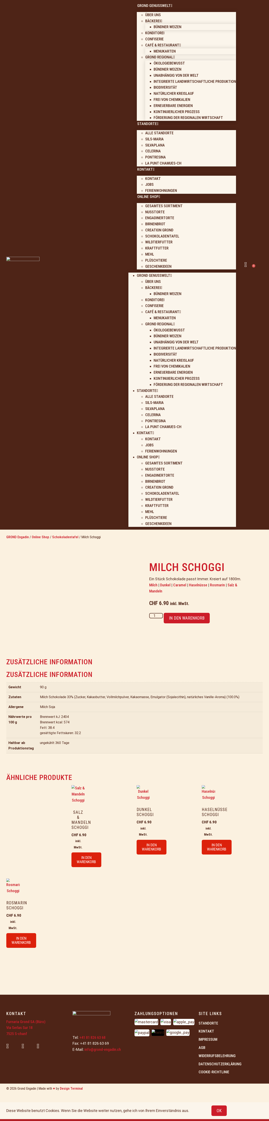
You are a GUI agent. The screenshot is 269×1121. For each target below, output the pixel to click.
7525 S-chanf (16, 1033)
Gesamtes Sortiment (164, 206)
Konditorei (154, 33)
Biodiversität (165, 87)
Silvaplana (155, 145)
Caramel (179, 585)
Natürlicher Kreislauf (174, 93)
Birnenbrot (155, 224)
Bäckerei (153, 21)
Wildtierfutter (159, 242)
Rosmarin (217, 585)
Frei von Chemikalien (172, 99)
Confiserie (154, 39)
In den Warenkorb (186, 618)
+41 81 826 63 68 (92, 1037)
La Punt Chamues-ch (163, 163)
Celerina (153, 151)
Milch (153, 585)
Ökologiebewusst (169, 63)
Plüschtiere (156, 260)
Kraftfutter (157, 248)
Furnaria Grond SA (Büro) (25, 1021)
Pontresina (155, 157)
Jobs (149, 184)
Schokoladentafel (162, 236)
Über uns (153, 15)
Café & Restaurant (162, 45)
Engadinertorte (159, 218)
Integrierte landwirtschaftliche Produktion (195, 81)
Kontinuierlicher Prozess (177, 111)
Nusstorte (155, 212)
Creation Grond (159, 230)
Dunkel (165, 585)
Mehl (149, 254)
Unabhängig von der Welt (176, 75)
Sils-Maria (154, 139)
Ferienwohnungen (161, 190)
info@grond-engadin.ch (102, 1049)
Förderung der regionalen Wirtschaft (188, 117)
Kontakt (153, 178)
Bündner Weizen (167, 27)
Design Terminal (71, 1089)
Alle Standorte (159, 133)
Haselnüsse (198, 585)
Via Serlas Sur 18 (19, 1027)
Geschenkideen (158, 266)
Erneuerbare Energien (173, 105)
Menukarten (165, 51)
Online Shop (40, 537)
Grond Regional (159, 57)
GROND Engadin (17, 537)
